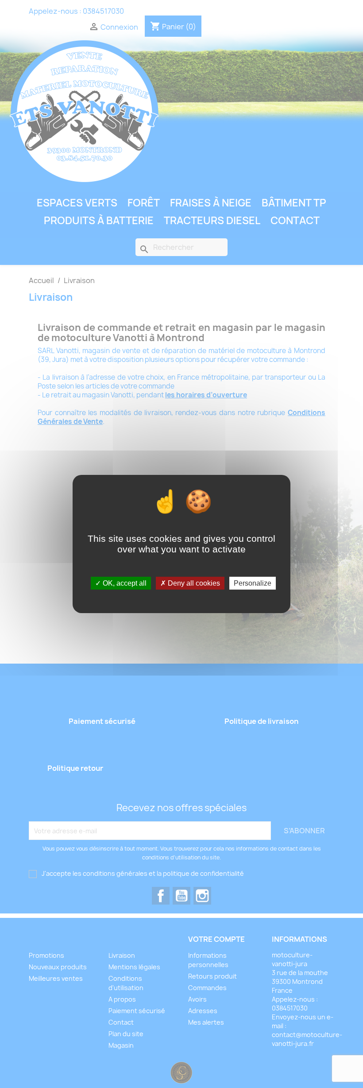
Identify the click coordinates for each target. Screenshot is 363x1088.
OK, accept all (124, 583)
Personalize (252, 583)
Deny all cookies (193, 583)
